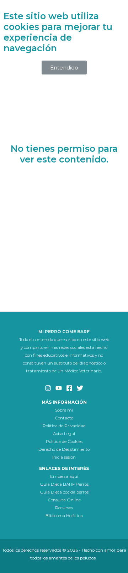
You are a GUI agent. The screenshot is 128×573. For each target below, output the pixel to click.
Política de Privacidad (64, 425)
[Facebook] (69, 388)
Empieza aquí (64, 476)
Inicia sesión (64, 457)
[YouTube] (58, 388)
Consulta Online (64, 499)
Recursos (64, 507)
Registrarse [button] (64, 216)
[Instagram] (48, 388)
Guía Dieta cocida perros (64, 492)
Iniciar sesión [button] (64, 188)
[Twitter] (80, 388)
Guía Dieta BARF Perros (64, 484)
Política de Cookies (64, 441)
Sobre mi (64, 410)
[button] (64, 67)
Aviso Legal (64, 433)
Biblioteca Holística (64, 515)
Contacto (64, 417)
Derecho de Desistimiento (64, 449)
